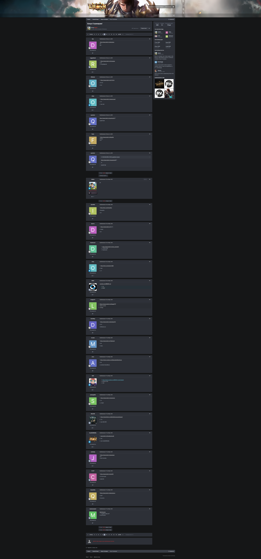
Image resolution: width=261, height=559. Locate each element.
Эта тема (169, 15)
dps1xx (93, 223)
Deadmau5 (92, 242)
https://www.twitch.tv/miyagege (108, 61)
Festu (93, 134)
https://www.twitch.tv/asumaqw (107, 455)
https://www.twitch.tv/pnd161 (107, 474)
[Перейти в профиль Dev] (93, 45)
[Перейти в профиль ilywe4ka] (93, 211)
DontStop (93, 318)
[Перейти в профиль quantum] (93, 121)
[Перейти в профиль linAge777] (93, 306)
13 (113, 34)
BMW (93, 280)
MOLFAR (93, 413)
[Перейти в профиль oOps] (93, 102)
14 (116, 34)
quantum (93, 115)
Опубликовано (106, 38)
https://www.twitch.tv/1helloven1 (107, 341)
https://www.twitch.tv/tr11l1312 (107, 80)
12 (111, 34)
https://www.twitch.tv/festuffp (107, 137)
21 (93, 389)
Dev (93, 39)
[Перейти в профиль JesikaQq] (93, 458)
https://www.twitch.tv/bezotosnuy (107, 493)
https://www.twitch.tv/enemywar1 (108, 99)
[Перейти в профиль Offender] (93, 83)
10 (106, 34)
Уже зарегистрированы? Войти (156, 6)
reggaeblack (93, 58)
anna (93, 356)
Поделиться (135, 28)
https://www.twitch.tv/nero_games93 (110, 246)
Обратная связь (97, 557)
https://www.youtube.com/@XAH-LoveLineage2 (113, 379)
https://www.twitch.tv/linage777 (108, 304)
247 (93, 196)
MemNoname (103, 512)
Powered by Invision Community (169, 555)
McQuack (171, 35)
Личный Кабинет (104, 15)
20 (93, 110)
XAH (93, 375)
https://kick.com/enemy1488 (107, 265)
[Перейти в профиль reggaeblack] (93, 64)
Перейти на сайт (92, 15)
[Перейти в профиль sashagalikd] (93, 401)
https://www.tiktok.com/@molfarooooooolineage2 (112, 417)
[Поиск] (174, 15)
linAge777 (93, 299)
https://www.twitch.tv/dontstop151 (108, 321)
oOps (93, 96)
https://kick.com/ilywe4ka (106, 207)
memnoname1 (93, 508)
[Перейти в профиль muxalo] (93, 344)
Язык (87, 557)
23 (93, 446)
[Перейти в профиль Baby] (167, 32)
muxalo (93, 337)
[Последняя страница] (123, 34)
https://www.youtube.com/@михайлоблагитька (111, 360)
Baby (170, 31)
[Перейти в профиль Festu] (93, 140)
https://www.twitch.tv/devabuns (107, 42)
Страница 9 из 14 (129, 34)
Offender (93, 77)
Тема (91, 557)
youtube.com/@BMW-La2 (105, 283)
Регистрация (168, 6)
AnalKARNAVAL (92, 432)
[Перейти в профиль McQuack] (167, 36)
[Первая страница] (88, 34)
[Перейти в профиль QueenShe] (93, 496)
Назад (91, 34)
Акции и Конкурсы (102, 29)
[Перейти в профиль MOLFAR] (93, 420)
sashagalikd (93, 394)
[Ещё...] (149, 39)
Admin (92, 179)
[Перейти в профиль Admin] (88, 28)
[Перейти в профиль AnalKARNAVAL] (93, 439)
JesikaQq (93, 451)
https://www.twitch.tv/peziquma (108, 398)
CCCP (92, 470)
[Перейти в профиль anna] (93, 363)
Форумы (114, 15)
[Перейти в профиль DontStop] (93, 325)
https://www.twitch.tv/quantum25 (107, 118)
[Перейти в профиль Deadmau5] (93, 249)
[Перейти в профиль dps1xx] (93, 230)
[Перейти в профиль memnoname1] (93, 515)
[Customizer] (173, 6)
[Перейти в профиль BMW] (93, 287)
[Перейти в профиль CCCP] (93, 477)
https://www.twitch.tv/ (105, 226)
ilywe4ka (93, 204)
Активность (123, 15)
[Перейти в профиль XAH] (93, 382)
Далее (119, 34)
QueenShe (92, 489)
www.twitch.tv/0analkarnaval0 (107, 436)
